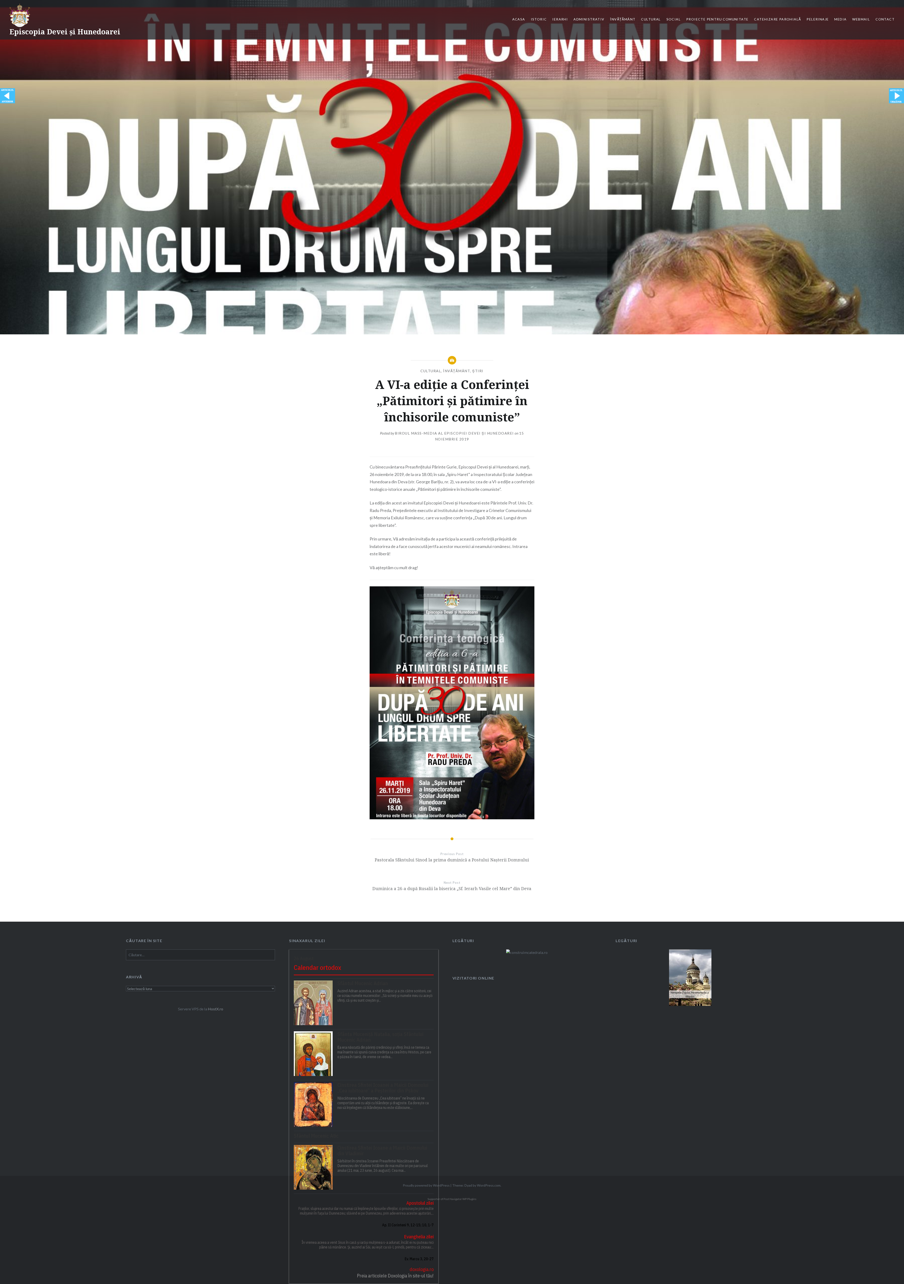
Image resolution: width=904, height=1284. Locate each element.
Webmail (861, 19)
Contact (885, 19)
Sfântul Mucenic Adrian (362, 983)
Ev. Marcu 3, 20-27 (419, 1258)
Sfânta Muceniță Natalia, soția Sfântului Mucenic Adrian (380, 1037)
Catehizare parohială (777, 19)
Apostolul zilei (419, 1203)
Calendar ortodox (317, 967)
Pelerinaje (818, 19)
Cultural (651, 19)
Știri (478, 371)
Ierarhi (560, 19)
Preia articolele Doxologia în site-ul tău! (395, 1275)
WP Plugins (469, 1199)
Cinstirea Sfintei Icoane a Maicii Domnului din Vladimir (382, 1150)
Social (673, 19)
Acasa (518, 19)
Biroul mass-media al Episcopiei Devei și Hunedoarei (454, 433)
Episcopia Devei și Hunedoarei (64, 31)
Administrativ (588, 19)
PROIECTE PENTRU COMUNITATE (717, 19)
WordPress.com (488, 1185)
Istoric (539, 19)
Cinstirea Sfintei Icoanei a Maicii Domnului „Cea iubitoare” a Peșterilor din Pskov (382, 1087)
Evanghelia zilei (418, 1236)
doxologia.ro (421, 1269)
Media (840, 19)
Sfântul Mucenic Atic (316, 1136)
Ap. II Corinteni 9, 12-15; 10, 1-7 (407, 1225)
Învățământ (622, 19)
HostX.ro (215, 1009)
